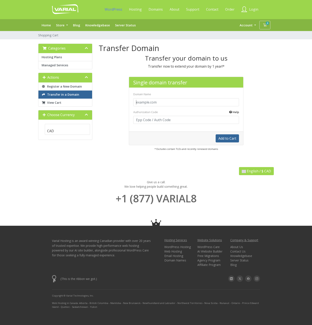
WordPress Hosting (177, 247)
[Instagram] (257, 278)
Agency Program (208, 260)
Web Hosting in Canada (65, 303)
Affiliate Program (209, 265)
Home (46, 25)
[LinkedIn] (231, 278)
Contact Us (238, 251)
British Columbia (99, 303)
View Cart (53, 103)
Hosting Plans (52, 57)
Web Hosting (173, 251)
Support (192, 9)
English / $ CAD (258, 171)
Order (230, 9)
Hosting (135, 9)
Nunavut (224, 303)
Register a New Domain (63, 86)
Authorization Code (186, 112)
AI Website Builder (209, 251)
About (174, 9)
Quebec (65, 306)
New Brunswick (132, 303)
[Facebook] (248, 278)
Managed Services (55, 65)
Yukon (93, 306)
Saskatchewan (80, 306)
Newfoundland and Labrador (159, 303)
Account (246, 25)
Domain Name (142, 94)
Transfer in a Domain (62, 94)
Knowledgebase (97, 25)
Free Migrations (208, 256)
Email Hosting (173, 256)
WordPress (113, 9)
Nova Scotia (211, 303)
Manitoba (115, 303)
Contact (212, 9)
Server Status (125, 25)
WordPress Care (208, 247)
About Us (236, 247)
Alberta (83, 303)
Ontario (235, 303)
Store (60, 25)
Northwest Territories (189, 303)
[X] (240, 278)
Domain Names (175, 260)
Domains (156, 9)
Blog (76, 25)
